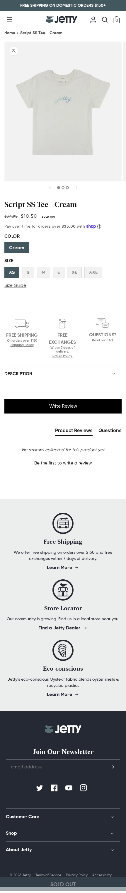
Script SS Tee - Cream (41, 32)
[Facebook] (55, 788)
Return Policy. (62, 356)
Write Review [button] (63, 406)
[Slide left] (50, 189)
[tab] (74, 431)
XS (12, 272)
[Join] (112, 767)
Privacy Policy (77, 875)
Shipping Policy (22, 345)
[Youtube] (69, 788)
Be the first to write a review (63, 463)
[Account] (93, 19)
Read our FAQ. (103, 340)
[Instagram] (84, 788)
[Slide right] (76, 189)
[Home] (61, 19)
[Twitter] (40, 788)
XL (74, 272)
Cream (16, 247)
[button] (9, 19)
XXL (93, 272)
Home (9, 32)
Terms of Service (48, 875)
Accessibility (102, 875)
